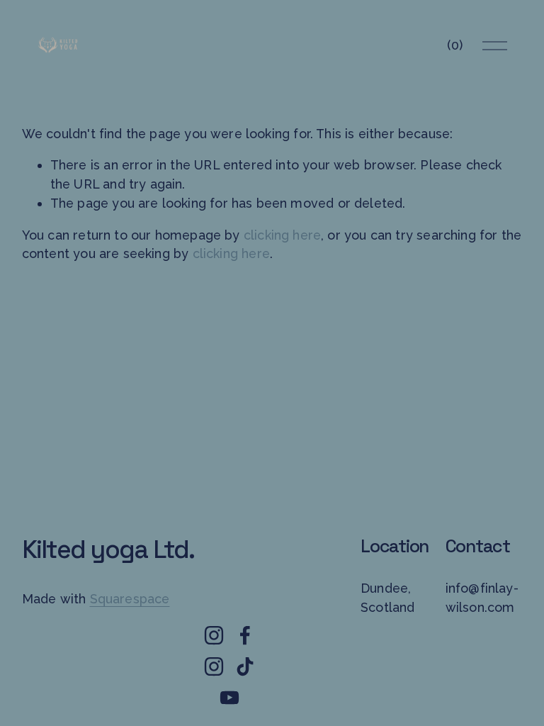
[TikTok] (245, 666)
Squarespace (130, 598)
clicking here (282, 235)
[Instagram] (214, 635)
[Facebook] (245, 635)
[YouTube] (229, 698)
